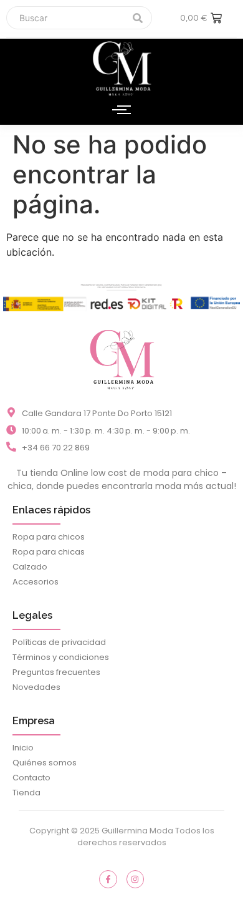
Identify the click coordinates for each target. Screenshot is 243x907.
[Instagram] (135, 879)
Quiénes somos (44, 763)
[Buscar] (138, 17)
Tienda (26, 792)
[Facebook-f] (108, 879)
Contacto (31, 777)
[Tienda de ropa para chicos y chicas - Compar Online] (121, 359)
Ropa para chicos (48, 537)
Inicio (23, 748)
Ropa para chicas (48, 552)
